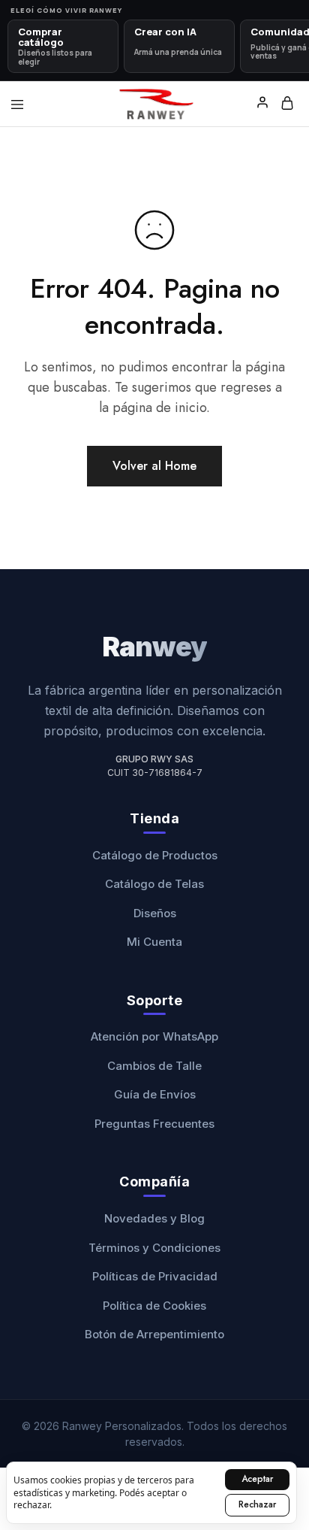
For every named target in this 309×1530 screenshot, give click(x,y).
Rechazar (257, 1504)
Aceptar (257, 1479)
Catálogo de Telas (154, 884)
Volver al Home (154, 465)
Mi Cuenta (154, 942)
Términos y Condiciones (154, 1248)
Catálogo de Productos (155, 855)
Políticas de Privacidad (155, 1276)
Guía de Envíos (155, 1094)
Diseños (155, 913)
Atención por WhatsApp (154, 1036)
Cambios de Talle (154, 1066)
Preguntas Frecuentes (154, 1123)
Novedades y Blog (154, 1218)
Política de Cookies (154, 1305)
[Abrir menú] (17, 104)
